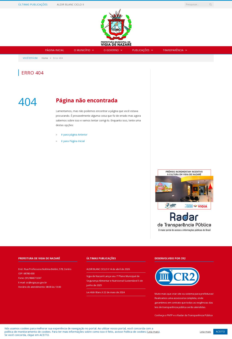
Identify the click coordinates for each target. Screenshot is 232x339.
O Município (82, 50)
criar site (176, 293)
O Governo (111, 50)
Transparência (173, 50)
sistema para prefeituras (199, 293)
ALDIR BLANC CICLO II (70, 4)
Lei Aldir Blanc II (94, 292)
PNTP (170, 315)
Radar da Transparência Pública (195, 315)
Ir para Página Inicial (73, 141)
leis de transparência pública (171, 307)
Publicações (140, 50)
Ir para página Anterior (74, 134)
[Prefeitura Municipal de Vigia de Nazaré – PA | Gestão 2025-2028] (116, 26)
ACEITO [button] (220, 331)
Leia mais (153, 331)
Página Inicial (54, 50)
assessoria (179, 298)
